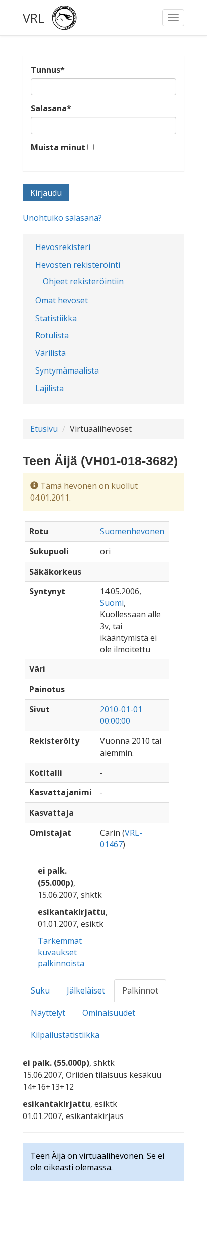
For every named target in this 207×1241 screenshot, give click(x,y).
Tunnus (48, 69)
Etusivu (44, 429)
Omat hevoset (61, 300)
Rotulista (52, 335)
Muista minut (58, 147)
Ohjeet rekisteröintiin (83, 281)
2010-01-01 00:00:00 (121, 715)
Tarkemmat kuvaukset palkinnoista (61, 952)
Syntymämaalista (67, 370)
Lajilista (49, 388)
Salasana (51, 108)
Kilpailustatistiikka (65, 1034)
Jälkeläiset (86, 990)
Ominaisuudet (108, 1012)
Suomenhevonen (132, 531)
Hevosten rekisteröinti (77, 264)
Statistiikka (56, 318)
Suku (40, 990)
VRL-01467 (121, 838)
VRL (33, 17)
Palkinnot (140, 990)
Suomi (112, 602)
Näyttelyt (48, 1012)
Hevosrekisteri (62, 247)
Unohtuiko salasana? (62, 217)
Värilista (50, 352)
